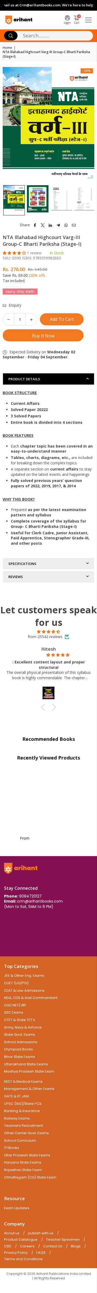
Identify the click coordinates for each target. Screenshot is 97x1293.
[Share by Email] (74, 225)
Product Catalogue (20, 1239)
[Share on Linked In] (50, 225)
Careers (27, 1246)
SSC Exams (13, 1012)
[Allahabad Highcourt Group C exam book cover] (37, 200)
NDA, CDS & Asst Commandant (30, 997)
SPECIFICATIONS (22, 563)
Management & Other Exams (29, 1088)
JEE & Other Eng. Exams (24, 975)
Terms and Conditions (23, 1259)
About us (11, 1233)
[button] (15, 252)
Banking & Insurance (22, 1110)
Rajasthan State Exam (23, 1169)
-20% (87, 71)
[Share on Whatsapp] (66, 225)
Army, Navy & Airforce (23, 1027)
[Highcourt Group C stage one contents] (61, 200)
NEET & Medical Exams (23, 1081)
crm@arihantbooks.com (40, 901)
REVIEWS (15, 576)
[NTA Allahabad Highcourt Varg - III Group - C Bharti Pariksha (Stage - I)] (14, 200)
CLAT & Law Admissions (24, 990)
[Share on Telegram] (58, 225)
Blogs (76, 1246)
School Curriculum (20, 1140)
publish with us (40, 1233)
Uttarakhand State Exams (26, 1064)
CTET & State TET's (19, 1019)
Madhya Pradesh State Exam (29, 1071)
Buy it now (43, 336)
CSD (7, 1246)
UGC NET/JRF (15, 1005)
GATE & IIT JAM (16, 1096)
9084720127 (30, 896)
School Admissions (20, 1042)
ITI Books (11, 1147)
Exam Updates (16, 1208)
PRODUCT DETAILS (24, 379)
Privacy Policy (16, 1252)
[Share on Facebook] (35, 225)
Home (7, 48)
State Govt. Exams (19, 1034)
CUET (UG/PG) (16, 983)
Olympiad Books (18, 1049)
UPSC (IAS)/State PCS (22, 1103)
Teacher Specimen (63, 1239)
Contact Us (52, 1246)
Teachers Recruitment (23, 1125)
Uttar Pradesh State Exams (27, 1155)
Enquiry (14, 305)
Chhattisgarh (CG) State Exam (30, 1177)
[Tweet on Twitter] (43, 225)
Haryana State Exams (22, 1162)
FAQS (41, 1252)
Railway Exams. (17, 1118)
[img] (48, 631)
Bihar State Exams (19, 1056)
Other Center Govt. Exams (26, 1133)
